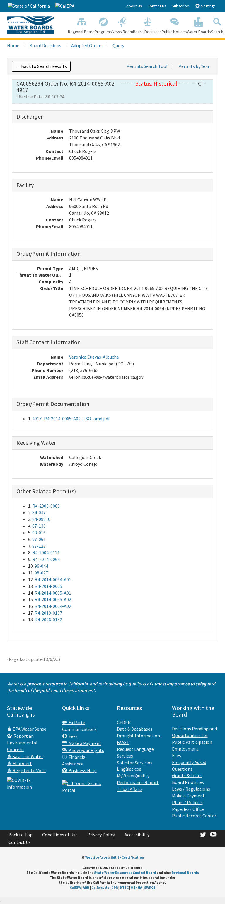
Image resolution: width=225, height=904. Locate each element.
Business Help (82, 770)
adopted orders (87, 45)
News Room (122, 31)
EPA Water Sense (29, 729)
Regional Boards (185, 872)
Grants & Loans (187, 775)
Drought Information (138, 735)
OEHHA (136, 887)
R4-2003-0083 (46, 506)
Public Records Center (194, 815)
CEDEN (124, 722)
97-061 (39, 539)
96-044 (41, 566)
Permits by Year (193, 66)
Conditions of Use (60, 835)
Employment (185, 749)
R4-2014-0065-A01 (53, 593)
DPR (114, 887)
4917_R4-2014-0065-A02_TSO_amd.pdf (71, 419)
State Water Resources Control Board (125, 872)
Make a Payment (84, 743)
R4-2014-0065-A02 (53, 599)
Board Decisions (147, 31)
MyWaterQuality (133, 776)
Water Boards (199, 31)
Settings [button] (208, 5)
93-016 (39, 532)
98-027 (41, 573)
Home (13, 45)
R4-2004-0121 (46, 552)
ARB (86, 887)
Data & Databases (134, 729)
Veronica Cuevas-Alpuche (94, 357)
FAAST (123, 742)
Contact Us (156, 5)
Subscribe (180, 5)
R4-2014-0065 (48, 586)
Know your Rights (85, 750)
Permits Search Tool (147, 66)
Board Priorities (188, 782)
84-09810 (41, 519)
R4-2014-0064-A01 (53, 579)
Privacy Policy (101, 835)
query (118, 45)
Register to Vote (29, 770)
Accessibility (137, 835)
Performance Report (138, 782)
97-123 (39, 546)
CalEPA (75, 887)
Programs (103, 31)
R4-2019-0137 (48, 613)
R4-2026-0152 (48, 619)
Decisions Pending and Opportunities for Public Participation (194, 735)
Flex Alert (22, 763)
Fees (72, 736)
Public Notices (174, 31)
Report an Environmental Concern (22, 742)
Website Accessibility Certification (114, 857)
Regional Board (81, 31)
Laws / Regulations (191, 789)
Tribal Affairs (129, 789)
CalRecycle (100, 887)
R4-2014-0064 (46, 559)
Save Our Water (27, 756)
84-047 (39, 512)
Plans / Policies (187, 802)
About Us (134, 5)
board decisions (45, 45)
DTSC (124, 887)
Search (217, 31)
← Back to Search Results (41, 66)
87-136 (39, 526)
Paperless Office (188, 809)
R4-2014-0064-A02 (53, 606)
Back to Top (20, 835)
